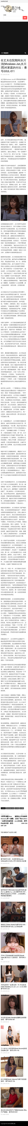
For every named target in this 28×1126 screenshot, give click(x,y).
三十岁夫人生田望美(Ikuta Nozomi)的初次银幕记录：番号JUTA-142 (14, 1049)
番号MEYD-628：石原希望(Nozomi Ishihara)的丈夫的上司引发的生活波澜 (13, 860)
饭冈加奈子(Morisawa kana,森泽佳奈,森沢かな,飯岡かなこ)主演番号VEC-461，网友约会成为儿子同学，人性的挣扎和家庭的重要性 (14, 893)
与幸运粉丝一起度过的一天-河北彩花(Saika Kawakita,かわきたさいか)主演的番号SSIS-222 (14, 987)
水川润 (16, 808)
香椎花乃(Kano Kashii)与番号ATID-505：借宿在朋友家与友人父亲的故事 (14, 925)
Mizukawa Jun (10, 808)
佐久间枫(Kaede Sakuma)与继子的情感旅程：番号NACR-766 (13, 1080)
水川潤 (21, 808)
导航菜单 (5, 53)
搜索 (4, 15)
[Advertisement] (14, 36)
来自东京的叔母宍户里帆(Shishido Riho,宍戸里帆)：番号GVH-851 (14, 1111)
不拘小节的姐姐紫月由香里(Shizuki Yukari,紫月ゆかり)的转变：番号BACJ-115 (13, 957)
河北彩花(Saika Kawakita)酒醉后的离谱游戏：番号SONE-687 (13, 1018)
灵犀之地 (12, 1123)
